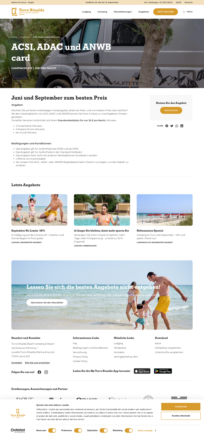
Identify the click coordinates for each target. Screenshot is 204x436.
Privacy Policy (80, 356)
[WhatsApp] (176, 126)
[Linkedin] (181, 126)
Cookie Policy (80, 361)
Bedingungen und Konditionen (90, 348)
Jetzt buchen (165, 11)
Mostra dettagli (145, 430)
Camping (102, 11)
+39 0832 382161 (165, 2)
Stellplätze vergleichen (168, 348)
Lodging (86, 11)
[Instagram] (46, 372)
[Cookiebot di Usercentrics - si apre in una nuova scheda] (18, 431)
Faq (75, 343)
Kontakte (16, 362)
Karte (158, 343)
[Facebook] (166, 126)
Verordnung (80, 352)
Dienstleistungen (123, 11)
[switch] (78, 430)
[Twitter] (171, 126)
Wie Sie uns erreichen (37, 362)
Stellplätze (120, 348)
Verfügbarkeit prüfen (126, 356)
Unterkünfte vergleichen (169, 352)
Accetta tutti (181, 406)
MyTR (178, 2)
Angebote (143, 11)
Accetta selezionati (181, 416)
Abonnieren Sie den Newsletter (47, 302)
